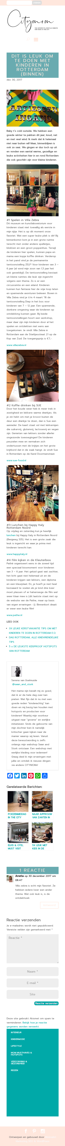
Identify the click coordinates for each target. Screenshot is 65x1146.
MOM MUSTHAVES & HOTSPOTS (21, 1053)
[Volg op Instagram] (54, 10)
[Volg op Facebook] (43, 10)
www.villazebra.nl (16, 345)
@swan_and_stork (22, 684)
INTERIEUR (16, 1032)
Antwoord (49, 905)
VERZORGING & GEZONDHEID (19, 1062)
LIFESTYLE (16, 1045)
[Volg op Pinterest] (48, 10)
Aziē (16, 1089)
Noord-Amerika (23, 1104)
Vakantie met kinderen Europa (26, 1097)
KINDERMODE (18, 1039)
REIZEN (14, 1070)
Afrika (17, 1075)
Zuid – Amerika (22, 1111)
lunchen (11, 535)
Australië (19, 1082)
